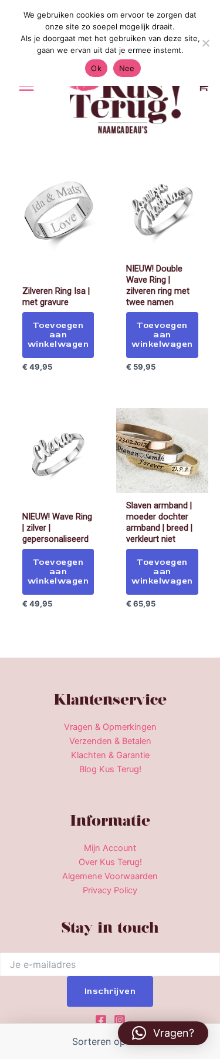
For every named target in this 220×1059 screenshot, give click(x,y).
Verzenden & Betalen (110, 741)
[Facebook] (101, 1020)
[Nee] (205, 43)
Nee (127, 68)
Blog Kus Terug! (110, 769)
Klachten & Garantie (110, 755)
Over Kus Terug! (110, 862)
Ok (96, 68)
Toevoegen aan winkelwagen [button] (58, 335)
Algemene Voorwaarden (110, 876)
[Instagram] (120, 1020)
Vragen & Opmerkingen (110, 727)
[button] (163, 1033)
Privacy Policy (110, 890)
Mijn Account (110, 848)
